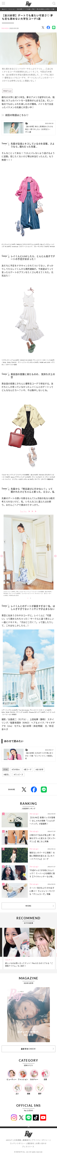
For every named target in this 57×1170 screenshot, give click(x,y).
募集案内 (26, 1140)
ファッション (11, 9)
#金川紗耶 (39, 769)
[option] (28, 556)
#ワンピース (18, 774)
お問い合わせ (41, 1143)
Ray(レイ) (4, 9)
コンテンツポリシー (18, 1143)
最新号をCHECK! (28, 1049)
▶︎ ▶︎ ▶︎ (32, 511)
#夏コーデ (27, 769)
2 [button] (30, 598)
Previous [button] (1, 556)
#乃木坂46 (16, 769)
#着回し (7, 774)
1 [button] (28, 598)
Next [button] (55, 556)
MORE (28, 906)
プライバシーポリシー (40, 1140)
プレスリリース (28, 1147)
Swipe (24, 511)
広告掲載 (17, 1140)
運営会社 (30, 1143)
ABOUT (9, 1140)
